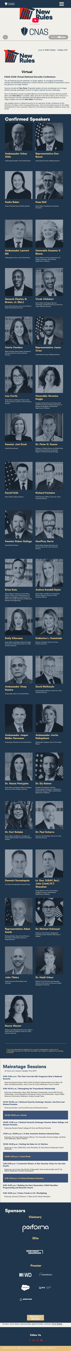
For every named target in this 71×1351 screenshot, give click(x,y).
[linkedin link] (34, 1340)
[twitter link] (30, 1340)
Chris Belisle (57, 1324)
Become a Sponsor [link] (35, 1318)
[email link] (41, 1340)
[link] (35, 1228)
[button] (61, 4)
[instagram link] (37, 1340)
